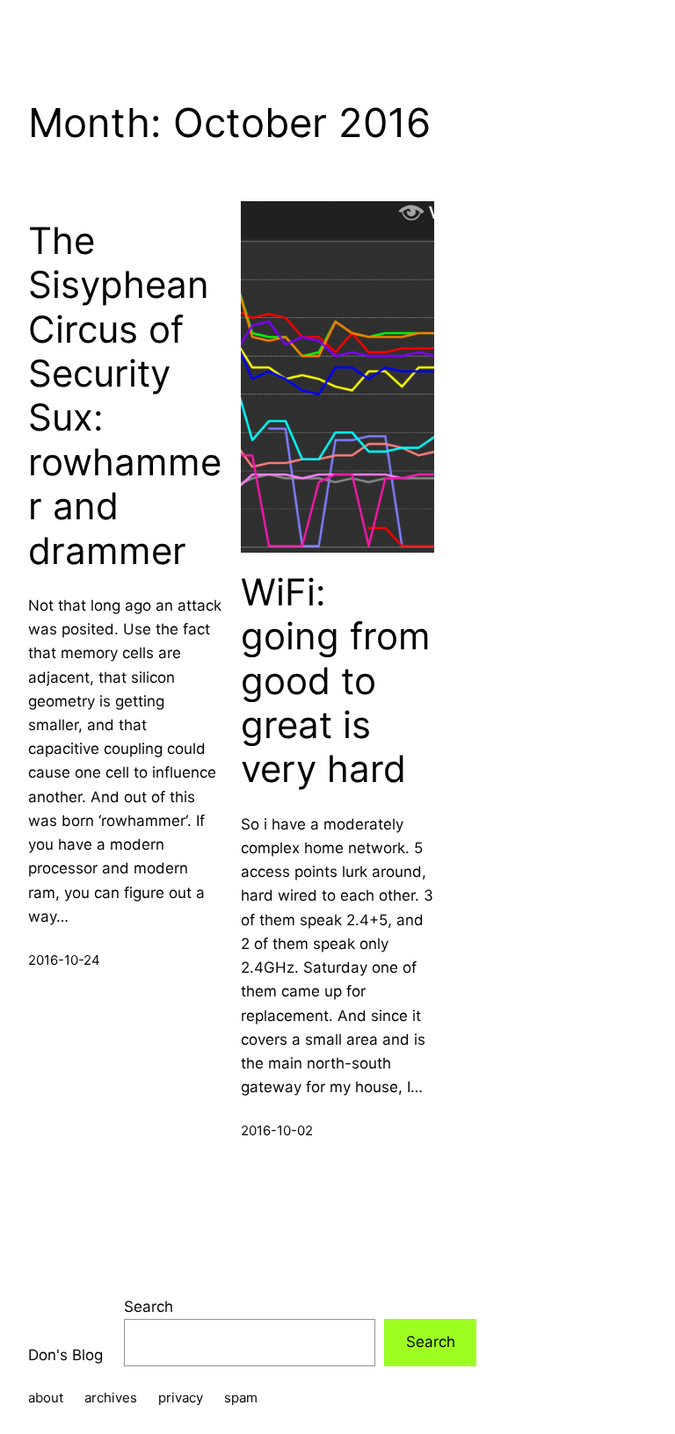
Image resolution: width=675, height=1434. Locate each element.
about (45, 1397)
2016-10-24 (64, 960)
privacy (180, 1397)
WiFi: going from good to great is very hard (336, 681)
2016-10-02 (277, 1130)
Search (148, 1306)
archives (110, 1397)
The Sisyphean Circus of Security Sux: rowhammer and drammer (124, 396)
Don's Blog (65, 1355)
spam (241, 1397)
